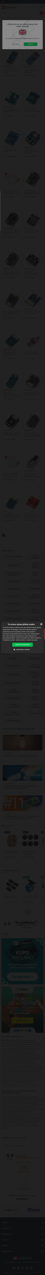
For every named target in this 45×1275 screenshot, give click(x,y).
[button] (22, 649)
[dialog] (22, 637)
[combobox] (41, 624)
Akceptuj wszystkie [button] (22, 644)
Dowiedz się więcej (31, 640)
